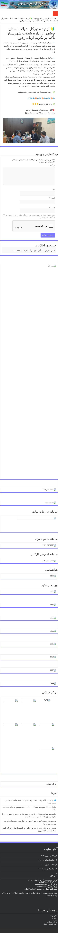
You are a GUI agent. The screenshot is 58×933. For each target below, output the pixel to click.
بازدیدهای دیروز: (50, 864)
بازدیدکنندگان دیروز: (49, 869)
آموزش (54, 918)
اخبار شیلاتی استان (50, 924)
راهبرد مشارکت (18, 893)
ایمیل (52, 198)
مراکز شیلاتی (52, 922)
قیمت (55, 920)
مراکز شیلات (51, 784)
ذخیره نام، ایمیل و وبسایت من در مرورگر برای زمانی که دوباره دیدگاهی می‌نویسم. (30, 216)
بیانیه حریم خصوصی (49, 893)
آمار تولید (53, 915)
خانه (54, 18)
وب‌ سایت (51, 207)
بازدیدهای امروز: (50, 856)
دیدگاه (52, 165)
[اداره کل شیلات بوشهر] (29, 4)
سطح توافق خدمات (32, 893)
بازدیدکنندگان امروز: (49, 860)
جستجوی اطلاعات (45, 245)
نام (53, 189)
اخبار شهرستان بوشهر (42, 18)
